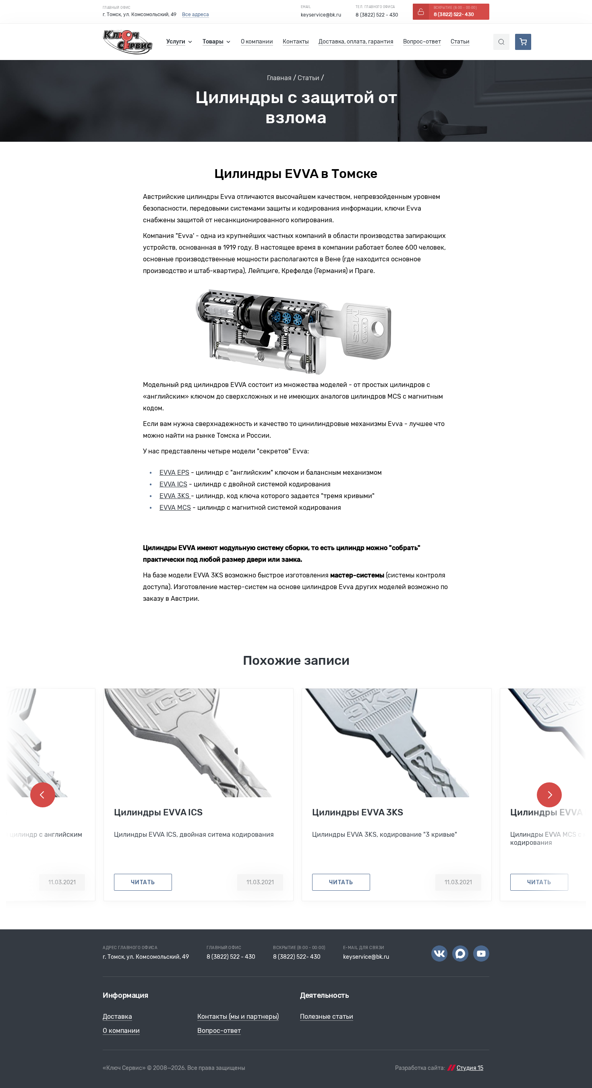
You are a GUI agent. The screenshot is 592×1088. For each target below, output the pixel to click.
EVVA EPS (174, 472)
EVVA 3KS (175, 496)
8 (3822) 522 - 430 (377, 15)
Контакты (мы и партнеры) (238, 1016)
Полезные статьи (326, 1016)
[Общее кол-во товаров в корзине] (523, 42)
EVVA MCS (175, 507)
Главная (279, 78)
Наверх (572, 1068)
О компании (121, 1030)
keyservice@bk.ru (321, 15)
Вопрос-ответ (219, 1030)
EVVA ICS (173, 484)
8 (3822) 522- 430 (297, 957)
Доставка (117, 1016)
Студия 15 (470, 1068)
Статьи (308, 78)
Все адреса (195, 14)
